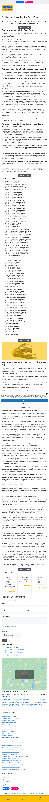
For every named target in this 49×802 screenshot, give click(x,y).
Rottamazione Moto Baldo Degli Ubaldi (12, 762)
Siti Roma (27, 793)
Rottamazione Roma (7, 735)
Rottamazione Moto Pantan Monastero (12, 750)
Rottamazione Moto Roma (11, 647)
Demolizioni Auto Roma (8, 733)
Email (3, 610)
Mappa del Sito (6, 777)
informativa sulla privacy (11, 626)
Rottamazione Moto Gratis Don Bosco (11, 705)
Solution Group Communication (37, 793)
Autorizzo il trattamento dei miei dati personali (13, 629)
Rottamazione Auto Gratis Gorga (10, 758)
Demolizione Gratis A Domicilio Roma (11, 727)
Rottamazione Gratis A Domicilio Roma (12, 724)
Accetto (24, 676)
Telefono (27, 610)
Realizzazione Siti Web (19, 793)
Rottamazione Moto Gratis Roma (10, 718)
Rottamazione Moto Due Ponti (12, 654)
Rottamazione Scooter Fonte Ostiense (11, 745)
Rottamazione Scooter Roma (9, 722)
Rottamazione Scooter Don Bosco (16, 704)
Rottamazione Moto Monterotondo (11, 767)
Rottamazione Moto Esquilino (12, 655)
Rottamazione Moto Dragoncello (13, 652)
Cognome (27, 608)
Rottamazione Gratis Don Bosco (30, 705)
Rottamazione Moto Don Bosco (34, 704)
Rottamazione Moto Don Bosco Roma (14, 649)
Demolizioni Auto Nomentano (9, 754)
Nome (3, 608)
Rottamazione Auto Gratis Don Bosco (27, 699)
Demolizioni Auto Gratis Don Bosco (26, 701)
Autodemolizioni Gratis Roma (9, 729)
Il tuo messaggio (6, 616)
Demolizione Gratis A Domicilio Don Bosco (18, 702)
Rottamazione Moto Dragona (12, 651)
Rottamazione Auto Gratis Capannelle (11, 747)
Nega (24, 403)
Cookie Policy (24, 673)
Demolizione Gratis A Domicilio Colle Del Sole (13, 769)
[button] (47, 394)
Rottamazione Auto (7, 694)
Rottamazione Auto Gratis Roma (10, 737)
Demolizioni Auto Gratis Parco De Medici (12, 765)
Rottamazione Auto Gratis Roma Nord (11, 760)
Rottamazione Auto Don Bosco (10, 699)
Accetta (24, 400)
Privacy (4, 779)
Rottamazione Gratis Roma (9, 716)
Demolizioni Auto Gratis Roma (9, 731)
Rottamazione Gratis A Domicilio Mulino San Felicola (15, 756)
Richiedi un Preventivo (24, 27)
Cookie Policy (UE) (6, 781)
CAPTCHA (4, 631)
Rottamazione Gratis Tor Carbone (10, 752)
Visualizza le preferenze (24, 407)
